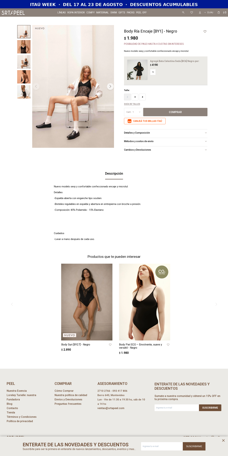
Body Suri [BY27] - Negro (75, 344)
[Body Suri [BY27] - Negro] (86, 302)
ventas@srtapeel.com (110, 408)
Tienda (11, 412)
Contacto (12, 408)
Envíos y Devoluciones (68, 399)
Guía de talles (132, 104)
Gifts (122, 12)
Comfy (90, 12)
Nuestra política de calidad (71, 395)
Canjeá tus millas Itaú (147, 121)
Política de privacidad (20, 421)
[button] (183, 12)
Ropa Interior (76, 12)
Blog (9, 403)
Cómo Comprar (64, 390)
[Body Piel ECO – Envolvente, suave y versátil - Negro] (144, 302)
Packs (131, 12)
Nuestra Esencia (17, 390)
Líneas (62, 12)
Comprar (175, 112)
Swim (113, 12)
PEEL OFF (141, 12)
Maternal (102, 12)
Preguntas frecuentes (68, 403)
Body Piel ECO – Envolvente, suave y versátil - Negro (140, 346)
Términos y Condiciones (22, 416)
